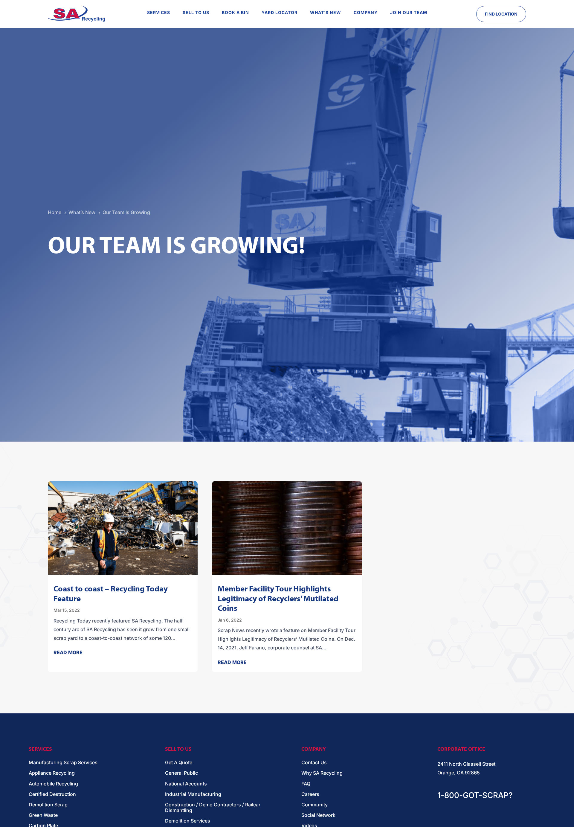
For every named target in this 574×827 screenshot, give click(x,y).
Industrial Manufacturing (193, 794)
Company (366, 12)
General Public (181, 773)
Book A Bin (235, 12)
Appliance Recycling (52, 773)
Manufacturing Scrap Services (63, 762)
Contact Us (314, 762)
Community (314, 805)
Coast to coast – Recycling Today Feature (111, 593)
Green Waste (43, 815)
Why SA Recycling (322, 773)
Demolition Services (187, 821)
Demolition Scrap (48, 805)
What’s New (325, 12)
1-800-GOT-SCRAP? (475, 795)
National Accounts (186, 784)
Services (158, 12)
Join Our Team (408, 12)
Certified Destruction (52, 794)
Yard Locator (279, 12)
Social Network (318, 815)
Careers (310, 794)
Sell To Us (196, 12)
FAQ (305, 784)
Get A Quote (178, 762)
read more (68, 652)
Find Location (501, 13)
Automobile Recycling (53, 784)
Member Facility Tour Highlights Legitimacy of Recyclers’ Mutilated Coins (278, 598)
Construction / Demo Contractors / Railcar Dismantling (212, 807)
